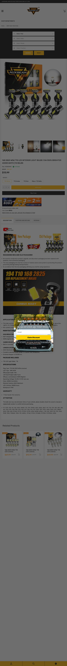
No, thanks (33, 348)
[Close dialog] (50, 316)
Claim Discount (33, 337)
